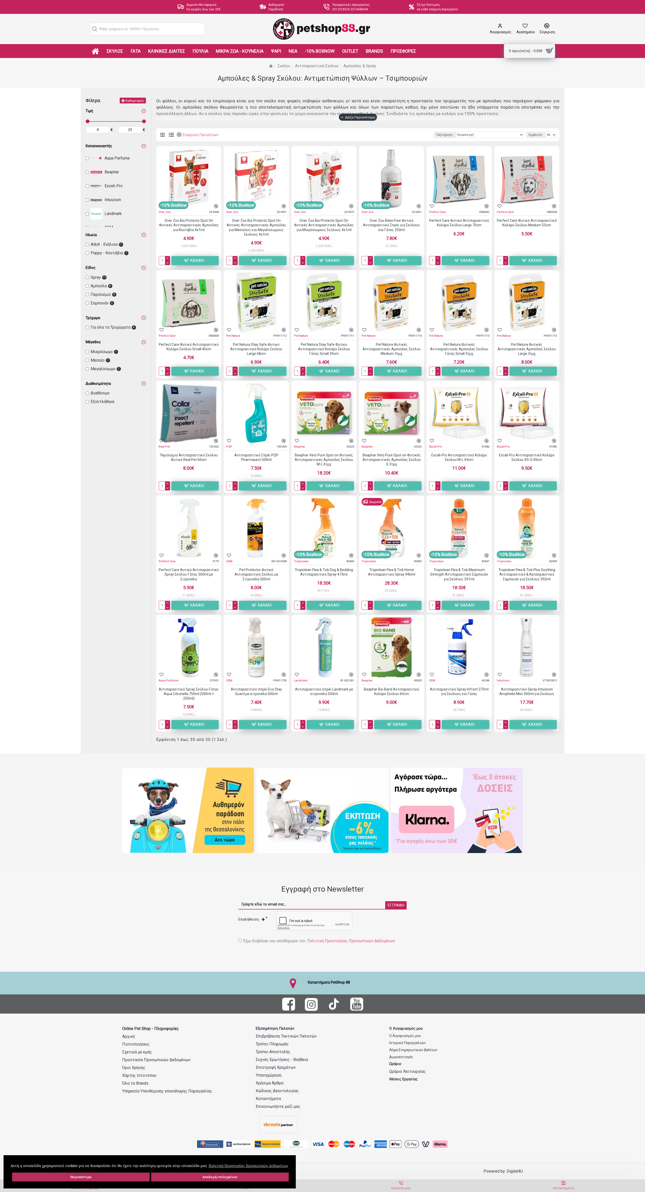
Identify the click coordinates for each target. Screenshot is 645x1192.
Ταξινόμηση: (444, 135)
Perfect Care (437, 212)
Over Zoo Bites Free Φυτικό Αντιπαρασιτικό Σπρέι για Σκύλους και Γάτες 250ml (391, 225)
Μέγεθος (93, 342)
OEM (229, 561)
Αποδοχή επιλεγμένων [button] (220, 1177)
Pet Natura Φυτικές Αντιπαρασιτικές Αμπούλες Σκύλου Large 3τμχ (527, 349)
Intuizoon (503, 680)
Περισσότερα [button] (80, 1177)
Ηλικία (91, 235)
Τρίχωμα (93, 318)
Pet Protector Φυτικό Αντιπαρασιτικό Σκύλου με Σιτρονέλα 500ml (256, 574)
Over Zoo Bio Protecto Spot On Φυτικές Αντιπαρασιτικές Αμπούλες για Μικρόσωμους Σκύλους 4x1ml (324, 225)
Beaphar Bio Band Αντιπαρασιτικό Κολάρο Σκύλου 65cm (391, 691)
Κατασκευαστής (99, 146)
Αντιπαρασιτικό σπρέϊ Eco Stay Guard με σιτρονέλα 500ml (256, 691)
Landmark (300, 680)
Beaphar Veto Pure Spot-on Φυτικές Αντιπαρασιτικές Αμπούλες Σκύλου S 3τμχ (392, 459)
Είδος (90, 267)
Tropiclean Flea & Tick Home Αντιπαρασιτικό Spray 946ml (391, 572)
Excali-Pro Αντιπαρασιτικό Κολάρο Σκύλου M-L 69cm (459, 457)
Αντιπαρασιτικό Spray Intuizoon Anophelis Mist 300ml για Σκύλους (526, 691)
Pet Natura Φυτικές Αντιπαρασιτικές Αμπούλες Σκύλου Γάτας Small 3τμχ (459, 349)
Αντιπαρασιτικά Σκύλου (316, 66)
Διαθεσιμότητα (98, 383)
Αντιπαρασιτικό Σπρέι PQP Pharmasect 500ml (256, 457)
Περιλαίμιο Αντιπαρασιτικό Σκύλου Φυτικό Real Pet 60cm (189, 457)
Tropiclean (301, 561)
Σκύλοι (284, 66)
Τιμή (89, 111)
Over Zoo (165, 212)
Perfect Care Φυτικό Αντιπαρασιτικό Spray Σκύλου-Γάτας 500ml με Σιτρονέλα (189, 574)
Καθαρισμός (134, 100)
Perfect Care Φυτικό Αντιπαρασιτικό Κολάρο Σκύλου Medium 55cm (527, 222)
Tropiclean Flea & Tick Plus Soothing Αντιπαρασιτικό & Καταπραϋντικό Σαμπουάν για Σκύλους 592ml (526, 574)
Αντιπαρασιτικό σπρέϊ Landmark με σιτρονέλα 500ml (324, 691)
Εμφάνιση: (536, 135)
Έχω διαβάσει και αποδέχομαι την (319, 940)
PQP (229, 446)
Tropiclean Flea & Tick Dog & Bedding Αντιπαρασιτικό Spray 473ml (324, 572)
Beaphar (299, 446)
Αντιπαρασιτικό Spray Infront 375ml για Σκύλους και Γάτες (459, 691)
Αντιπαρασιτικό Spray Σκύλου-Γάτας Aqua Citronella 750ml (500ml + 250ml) (189, 693)
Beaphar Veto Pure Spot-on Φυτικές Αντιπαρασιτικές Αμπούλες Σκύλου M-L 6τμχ (324, 459)
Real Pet (164, 446)
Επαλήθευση (248, 919)
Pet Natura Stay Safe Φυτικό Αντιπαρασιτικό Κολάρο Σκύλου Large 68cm (256, 349)
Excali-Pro (435, 446)
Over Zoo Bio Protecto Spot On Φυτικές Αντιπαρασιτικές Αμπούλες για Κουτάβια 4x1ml (189, 225)
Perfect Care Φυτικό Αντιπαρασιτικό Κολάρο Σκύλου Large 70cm (459, 222)
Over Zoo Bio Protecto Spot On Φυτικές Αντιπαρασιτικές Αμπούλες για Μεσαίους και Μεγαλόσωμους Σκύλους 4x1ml (256, 227)
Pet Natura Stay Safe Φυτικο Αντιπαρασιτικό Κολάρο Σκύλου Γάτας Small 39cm (324, 349)
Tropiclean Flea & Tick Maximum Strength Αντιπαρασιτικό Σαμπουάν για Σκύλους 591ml (459, 574)
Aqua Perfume (168, 680)
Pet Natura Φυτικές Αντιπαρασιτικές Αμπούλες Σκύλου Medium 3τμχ (392, 349)
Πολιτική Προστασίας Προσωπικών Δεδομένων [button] (248, 1165)
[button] (94, 29)
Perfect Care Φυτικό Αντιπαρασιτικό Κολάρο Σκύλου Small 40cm (189, 346)
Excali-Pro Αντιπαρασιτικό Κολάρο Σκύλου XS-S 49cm (527, 457)
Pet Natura (233, 335)
